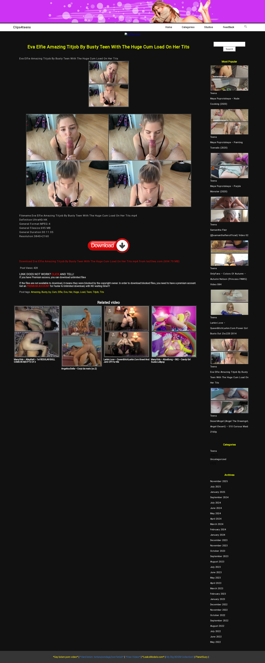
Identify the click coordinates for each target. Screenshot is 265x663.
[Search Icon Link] (245, 27)
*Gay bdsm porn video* (65, 656)
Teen (89, 292)
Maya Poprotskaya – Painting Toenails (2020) (226, 145)
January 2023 (217, 599)
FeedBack (228, 27)
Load (82, 292)
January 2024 (217, 534)
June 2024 (216, 508)
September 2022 (219, 620)
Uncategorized (218, 459)
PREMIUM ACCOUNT (38, 286)
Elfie (60, 292)
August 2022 (217, 626)
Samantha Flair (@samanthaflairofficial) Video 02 (229, 233)
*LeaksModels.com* (153, 656)
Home (168, 27)
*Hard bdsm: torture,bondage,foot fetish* (102, 656)
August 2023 (217, 561)
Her (70, 292)
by (49, 292)
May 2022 (215, 642)
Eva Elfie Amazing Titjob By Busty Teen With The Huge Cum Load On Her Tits (229, 377)
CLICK (55, 274)
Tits (102, 292)
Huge (76, 292)
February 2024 (218, 529)
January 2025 (217, 492)
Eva (65, 292)
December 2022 (219, 604)
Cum (54, 292)
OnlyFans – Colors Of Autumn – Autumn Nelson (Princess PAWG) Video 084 (228, 279)
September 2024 (219, 497)
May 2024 (215, 513)
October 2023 (217, 551)
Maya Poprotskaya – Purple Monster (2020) (225, 189)
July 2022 (215, 631)
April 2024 (215, 518)
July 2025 (215, 486)
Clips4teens (22, 27)
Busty (44, 292)
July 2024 (215, 502)
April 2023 (215, 583)
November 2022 (219, 610)
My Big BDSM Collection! (179, 656)
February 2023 (218, 593)
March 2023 (216, 588)
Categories (188, 27)
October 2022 (217, 615)
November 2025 (219, 481)
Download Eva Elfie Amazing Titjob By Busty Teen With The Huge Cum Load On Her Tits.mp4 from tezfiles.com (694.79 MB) (99, 261)
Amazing (35, 292)
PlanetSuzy (201, 656)
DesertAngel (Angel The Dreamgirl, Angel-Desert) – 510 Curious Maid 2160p (229, 426)
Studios (208, 27)
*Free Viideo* (133, 656)
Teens (213, 451)
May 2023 (215, 577)
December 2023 (219, 540)
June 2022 (216, 636)
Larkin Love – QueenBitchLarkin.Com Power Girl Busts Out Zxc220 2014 (229, 328)
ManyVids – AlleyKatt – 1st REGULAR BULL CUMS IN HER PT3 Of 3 (34, 360)
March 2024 (216, 524)
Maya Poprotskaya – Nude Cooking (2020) (225, 101)
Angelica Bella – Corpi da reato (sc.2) (79, 368)
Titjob (96, 292)
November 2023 (219, 545)
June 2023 (216, 572)
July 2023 (215, 567)
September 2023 (219, 556)
